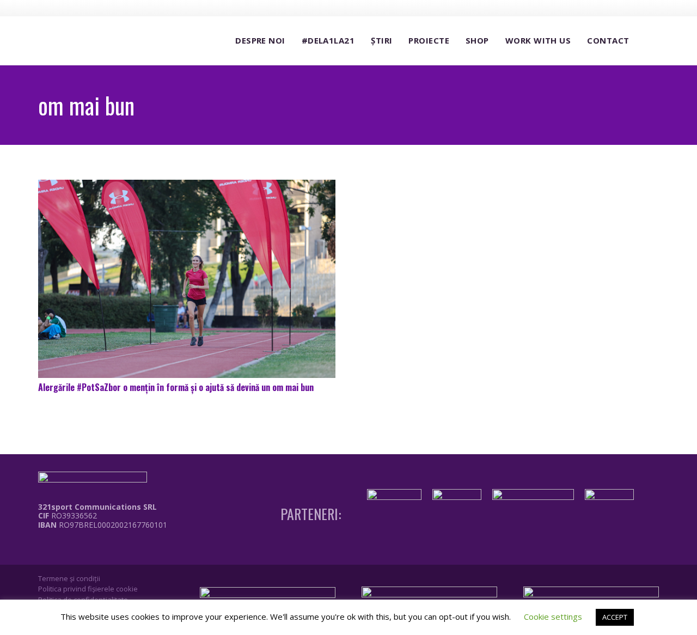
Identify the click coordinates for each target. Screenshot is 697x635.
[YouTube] (631, 7)
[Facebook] (591, 7)
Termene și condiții (69, 578)
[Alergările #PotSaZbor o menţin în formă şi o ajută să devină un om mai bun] (186, 279)
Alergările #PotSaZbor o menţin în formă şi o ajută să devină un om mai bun (176, 387)
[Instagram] (611, 8)
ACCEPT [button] (614, 617)
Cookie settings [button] (553, 616)
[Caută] (648, 41)
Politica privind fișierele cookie (88, 589)
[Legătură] (95, 549)
